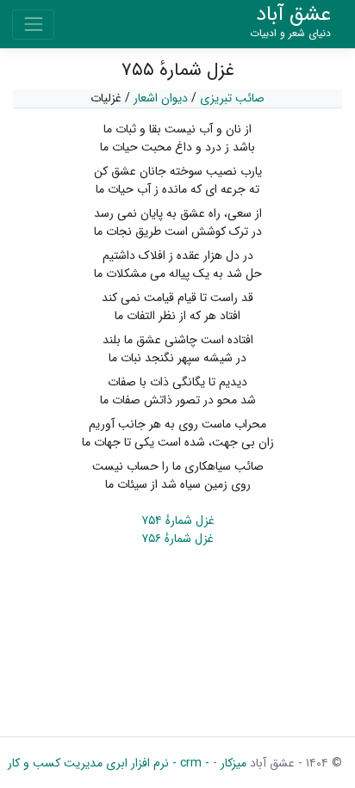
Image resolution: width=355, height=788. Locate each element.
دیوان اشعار (161, 98)
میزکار (231, 763)
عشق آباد (290, 22)
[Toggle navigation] (33, 24)
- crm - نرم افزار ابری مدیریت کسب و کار (108, 763)
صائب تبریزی (232, 98)
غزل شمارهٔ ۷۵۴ (178, 520)
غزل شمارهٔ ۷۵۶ (177, 538)
